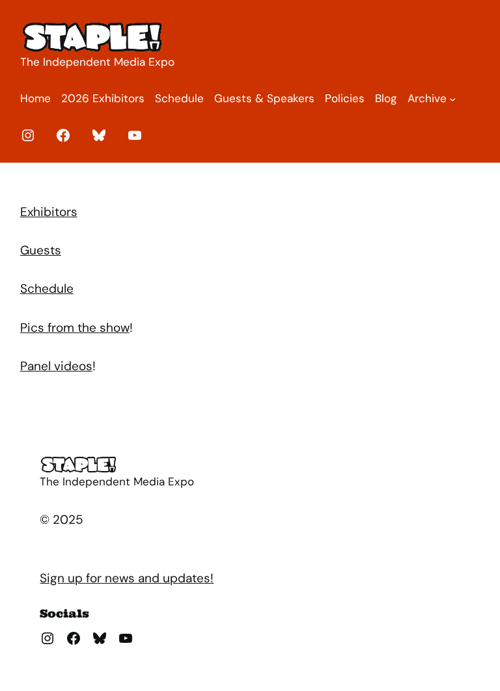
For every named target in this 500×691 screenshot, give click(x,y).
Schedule (47, 288)
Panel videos (56, 366)
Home (35, 98)
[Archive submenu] (452, 99)
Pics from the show (75, 327)
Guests (40, 250)
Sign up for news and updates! (127, 578)
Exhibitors (48, 212)
